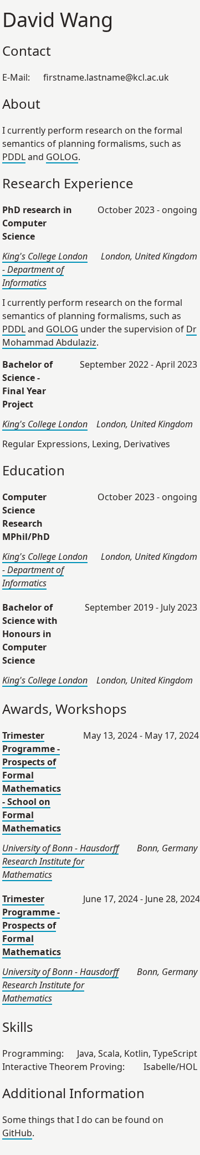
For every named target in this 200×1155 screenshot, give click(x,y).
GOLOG (62, 157)
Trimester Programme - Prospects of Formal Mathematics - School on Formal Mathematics (31, 781)
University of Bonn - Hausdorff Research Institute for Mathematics (60, 861)
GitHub (17, 1133)
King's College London (45, 424)
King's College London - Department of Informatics (45, 269)
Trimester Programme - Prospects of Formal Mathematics (31, 925)
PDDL (13, 157)
